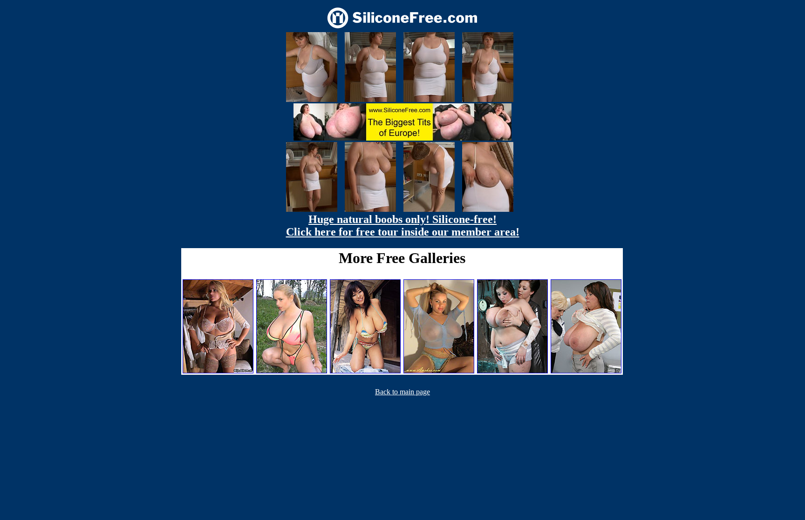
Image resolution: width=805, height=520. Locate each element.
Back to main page (402, 392)
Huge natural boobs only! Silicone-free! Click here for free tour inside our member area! (402, 225)
